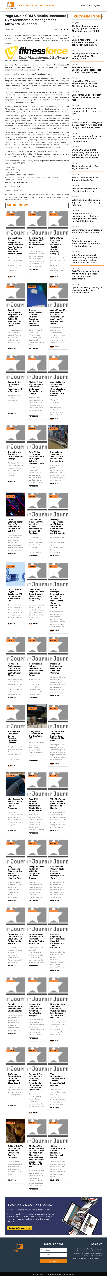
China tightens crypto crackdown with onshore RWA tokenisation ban (15, 595)
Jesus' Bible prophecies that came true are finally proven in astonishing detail (36, 595)
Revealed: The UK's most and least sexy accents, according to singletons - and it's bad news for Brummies (36, 1082)
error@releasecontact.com (22, 197)
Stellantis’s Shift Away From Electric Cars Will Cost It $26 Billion (57, 736)
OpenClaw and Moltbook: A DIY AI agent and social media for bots (36, 242)
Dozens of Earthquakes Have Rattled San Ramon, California (56, 668)
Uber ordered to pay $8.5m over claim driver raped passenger (15, 803)
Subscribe (53, 1261)
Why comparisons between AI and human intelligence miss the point (15, 872)
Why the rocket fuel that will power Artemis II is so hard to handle (58, 803)
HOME (21, 6)
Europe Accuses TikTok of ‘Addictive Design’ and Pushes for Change (36, 872)
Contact (91, 1258)
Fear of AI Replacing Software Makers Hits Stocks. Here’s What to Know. (36, 804)
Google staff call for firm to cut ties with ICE (36, 734)
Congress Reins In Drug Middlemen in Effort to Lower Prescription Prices (36, 669)
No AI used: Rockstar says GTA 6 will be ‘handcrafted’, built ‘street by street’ (14, 669)
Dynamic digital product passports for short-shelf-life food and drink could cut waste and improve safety (15, 246)
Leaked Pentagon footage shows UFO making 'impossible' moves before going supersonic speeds (57, 598)
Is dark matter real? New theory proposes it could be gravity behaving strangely (56, 246)
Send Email (14, 172)
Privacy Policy (82, 1258)
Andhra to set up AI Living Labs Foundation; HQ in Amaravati (15, 386)
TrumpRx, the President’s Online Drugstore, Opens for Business (14, 737)
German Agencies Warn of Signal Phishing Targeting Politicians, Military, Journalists (36, 318)
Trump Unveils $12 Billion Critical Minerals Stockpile (15, 455)
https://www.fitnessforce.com (42, 74)
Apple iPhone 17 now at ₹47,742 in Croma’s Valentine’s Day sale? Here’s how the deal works (57, 317)
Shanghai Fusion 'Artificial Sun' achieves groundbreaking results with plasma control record (57, 389)
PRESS (43, 6)
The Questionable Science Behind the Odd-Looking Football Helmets (57, 1079)
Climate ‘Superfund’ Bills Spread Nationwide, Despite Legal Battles (57, 1151)
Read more (12, 276)
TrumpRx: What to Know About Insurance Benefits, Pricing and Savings (36, 938)
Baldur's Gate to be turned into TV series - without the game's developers (15, 1151)
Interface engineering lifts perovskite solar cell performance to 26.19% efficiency (57, 941)
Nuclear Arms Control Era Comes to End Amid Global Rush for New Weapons (35, 1010)
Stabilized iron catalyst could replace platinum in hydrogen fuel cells (57, 872)
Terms (74, 1258)
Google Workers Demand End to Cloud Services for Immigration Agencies (15, 938)
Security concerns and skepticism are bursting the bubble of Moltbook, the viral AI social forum (15, 318)
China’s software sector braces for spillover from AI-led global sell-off (15, 525)
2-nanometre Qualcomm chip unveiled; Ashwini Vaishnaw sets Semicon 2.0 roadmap (36, 526)
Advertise (98, 1258)
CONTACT (51, 6)
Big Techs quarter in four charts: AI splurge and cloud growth (14, 1078)
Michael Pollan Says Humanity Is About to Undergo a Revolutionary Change (36, 387)
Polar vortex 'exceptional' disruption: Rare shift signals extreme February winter (36, 457)
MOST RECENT (32, 6)
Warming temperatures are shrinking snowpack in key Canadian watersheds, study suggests (57, 526)
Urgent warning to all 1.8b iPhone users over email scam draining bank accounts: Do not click (58, 1011)
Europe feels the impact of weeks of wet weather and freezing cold (56, 456)
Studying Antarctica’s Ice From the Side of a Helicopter (15, 1007)
